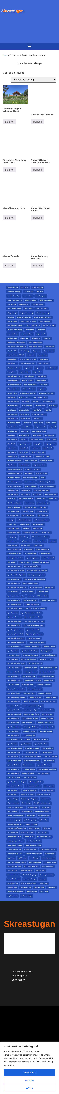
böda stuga (42, 879)
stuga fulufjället (51, 439)
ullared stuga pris (41, 296)
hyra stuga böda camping (32, 786)
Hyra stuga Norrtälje (14, 655)
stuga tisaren (36, 338)
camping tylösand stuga (44, 836)
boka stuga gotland (26, 870)
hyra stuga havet (48, 748)
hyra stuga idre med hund (33, 680)
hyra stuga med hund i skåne (16, 663)
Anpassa (29, 1080)
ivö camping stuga (30, 553)
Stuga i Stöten (25, 418)
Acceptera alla (29, 1072)
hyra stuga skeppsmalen (15, 608)
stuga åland (28, 473)
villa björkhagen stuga (14, 291)
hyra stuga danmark (13, 769)
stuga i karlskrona (13, 427)
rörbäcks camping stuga (15, 503)
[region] (29, 1068)
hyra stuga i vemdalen (34, 689)
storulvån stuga (29, 482)
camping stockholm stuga (33, 845)
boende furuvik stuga (14, 879)
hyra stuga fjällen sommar (32, 760)
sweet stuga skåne (41, 308)
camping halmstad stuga (15, 853)
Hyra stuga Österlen (49, 646)
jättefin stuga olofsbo (42, 549)
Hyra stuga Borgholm (14, 777)
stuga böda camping (46, 460)
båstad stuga (51, 887)
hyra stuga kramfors (30, 672)
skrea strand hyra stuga (47, 486)
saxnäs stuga (37, 494)
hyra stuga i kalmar (13, 735)
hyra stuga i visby (27, 684)
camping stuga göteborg (15, 845)
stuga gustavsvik (24, 435)
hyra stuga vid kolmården (31, 566)
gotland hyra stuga (31, 824)
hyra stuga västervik (14, 583)
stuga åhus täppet (41, 473)
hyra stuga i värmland (44, 693)
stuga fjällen (37, 444)
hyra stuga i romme (47, 718)
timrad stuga (28, 308)
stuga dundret (35, 448)
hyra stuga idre (48, 680)
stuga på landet (29, 376)
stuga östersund (41, 380)
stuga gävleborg (12, 439)
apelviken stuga (32, 891)
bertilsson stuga (39, 887)
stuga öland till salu (13, 389)
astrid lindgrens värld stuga (16, 891)
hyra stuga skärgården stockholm (36, 608)
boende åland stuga (29, 879)
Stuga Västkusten (45, 321)
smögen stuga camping (14, 486)
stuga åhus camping (14, 477)
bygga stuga (11, 858)
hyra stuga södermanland (47, 600)
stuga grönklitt (37, 435)
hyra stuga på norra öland (15, 634)
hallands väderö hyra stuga (16, 815)
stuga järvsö (52, 405)
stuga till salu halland (36, 346)
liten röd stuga (37, 528)
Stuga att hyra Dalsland (15, 469)
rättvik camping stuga (14, 507)
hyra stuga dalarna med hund (47, 769)
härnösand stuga (12, 811)
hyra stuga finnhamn (14, 765)
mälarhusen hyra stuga (41, 520)
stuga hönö (52, 427)
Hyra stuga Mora (13, 659)
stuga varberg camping (33, 325)
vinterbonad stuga (37, 287)
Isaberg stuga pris (44, 553)
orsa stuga (43, 507)
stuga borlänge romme (42, 456)
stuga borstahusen (26, 456)
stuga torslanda (12, 338)
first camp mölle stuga (14, 836)
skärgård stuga (25, 490)
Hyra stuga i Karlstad (45, 731)
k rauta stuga (28, 549)
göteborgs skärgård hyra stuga (17, 828)
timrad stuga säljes (37, 304)
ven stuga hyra (28, 291)
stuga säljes (28, 368)
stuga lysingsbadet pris (40, 397)
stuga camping (23, 452)
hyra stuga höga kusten (15, 748)
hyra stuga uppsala (27, 591)
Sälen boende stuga (51, 494)
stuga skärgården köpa (27, 363)
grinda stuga (31, 815)
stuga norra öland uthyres (28, 393)
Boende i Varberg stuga (30, 875)
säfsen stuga (11, 498)
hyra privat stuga (13, 799)
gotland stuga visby (30, 820)
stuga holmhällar (12, 431)
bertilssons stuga (26, 887)
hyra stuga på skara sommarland (33, 625)
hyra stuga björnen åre (29, 790)
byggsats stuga (50, 853)
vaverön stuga (28, 296)
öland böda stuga (28, 511)
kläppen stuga (38, 545)
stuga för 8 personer (24, 444)
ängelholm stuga (12, 896)
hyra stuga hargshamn (14, 752)
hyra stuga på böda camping (16, 642)
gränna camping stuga (14, 820)
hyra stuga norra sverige (30, 655)
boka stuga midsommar (31, 866)
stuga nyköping (12, 393)
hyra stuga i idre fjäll (29, 735)
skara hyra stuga (13, 494)
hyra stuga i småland (47, 710)
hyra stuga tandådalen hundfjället (38, 596)
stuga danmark (47, 448)
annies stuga (44, 891)
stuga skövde (44, 359)
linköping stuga (12, 537)
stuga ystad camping (26, 313)
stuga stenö (31, 355)
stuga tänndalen (12, 351)
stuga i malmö (38, 422)
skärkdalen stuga (13, 490)
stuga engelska (12, 448)
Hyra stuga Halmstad (31, 752)
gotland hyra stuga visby (15, 824)
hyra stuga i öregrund (14, 727)
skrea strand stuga (30, 486)
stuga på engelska (13, 380)
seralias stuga (25, 494)
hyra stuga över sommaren (36, 642)
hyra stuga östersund (14, 646)
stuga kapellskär (40, 405)
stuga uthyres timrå (49, 325)
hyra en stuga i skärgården (29, 799)
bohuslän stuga (40, 870)
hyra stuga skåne (13, 613)
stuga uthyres (30, 329)
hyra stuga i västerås (14, 693)
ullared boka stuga (30, 300)
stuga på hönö (42, 376)
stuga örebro (43, 384)
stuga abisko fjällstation (30, 477)
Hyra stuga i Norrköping (31, 727)
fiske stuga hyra (42, 832)
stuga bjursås (12, 465)
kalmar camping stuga (14, 549)
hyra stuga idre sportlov (15, 680)
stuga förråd (11, 444)
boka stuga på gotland (14, 866)
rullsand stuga (53, 498)
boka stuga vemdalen (48, 858)
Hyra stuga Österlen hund (31, 646)
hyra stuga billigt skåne (47, 790)
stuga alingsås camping (15, 473)
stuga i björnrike (26, 427)
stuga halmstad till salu (39, 431)
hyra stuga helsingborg (32, 748)
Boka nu (9, 122)
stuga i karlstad (51, 422)
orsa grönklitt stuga (13, 511)
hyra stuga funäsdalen (14, 760)
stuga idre (48, 410)
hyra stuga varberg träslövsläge (17, 587)
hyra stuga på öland (33, 630)
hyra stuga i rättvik (13, 722)
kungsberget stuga (25, 541)
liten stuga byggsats (14, 528)
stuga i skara (37, 418)
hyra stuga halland (46, 752)
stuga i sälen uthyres (14, 422)
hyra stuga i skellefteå (14, 714)
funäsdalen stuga (13, 832)
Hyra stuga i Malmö (13, 731)
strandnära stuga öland (14, 482)
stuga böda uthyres (31, 460)
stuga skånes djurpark (14, 368)
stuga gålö (24, 439)
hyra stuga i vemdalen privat (16, 689)
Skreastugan (12, 11)
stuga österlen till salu (14, 384)
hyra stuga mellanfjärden (28, 659)
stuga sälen (38, 368)
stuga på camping (27, 380)
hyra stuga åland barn (43, 794)
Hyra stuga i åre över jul (41, 739)
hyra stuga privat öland (14, 621)
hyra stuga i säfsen (13, 718)
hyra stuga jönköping (29, 676)
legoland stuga (12, 541)
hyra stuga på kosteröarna (34, 634)
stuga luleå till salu (13, 401)
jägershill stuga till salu (14, 553)
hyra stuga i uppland (35, 697)
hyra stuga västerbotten (30, 583)
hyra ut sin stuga (24, 562)
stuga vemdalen (12, 321)
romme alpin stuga (42, 503)
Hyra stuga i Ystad (13, 684)
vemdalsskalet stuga (14, 296)
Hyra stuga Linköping (30, 667)
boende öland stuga (13, 875)
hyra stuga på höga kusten (15, 638)
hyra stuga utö (49, 587)
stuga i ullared (24, 414)
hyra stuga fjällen (49, 760)
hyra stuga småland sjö (32, 604)
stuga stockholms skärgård (16, 355)
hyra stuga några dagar (48, 655)
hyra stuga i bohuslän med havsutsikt (19, 739)
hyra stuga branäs (43, 773)
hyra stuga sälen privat (14, 617)
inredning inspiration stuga (15, 558)
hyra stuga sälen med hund (33, 617)
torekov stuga (12, 304)
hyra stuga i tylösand (14, 701)
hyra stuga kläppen (13, 676)
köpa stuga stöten (40, 541)
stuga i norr (27, 422)
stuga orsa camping (30, 384)
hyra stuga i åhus (26, 744)
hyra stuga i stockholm (14, 710)
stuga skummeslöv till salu (28, 359)
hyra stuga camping (28, 773)
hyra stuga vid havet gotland (16, 575)
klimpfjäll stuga (25, 545)
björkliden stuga (12, 887)
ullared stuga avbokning (15, 300)
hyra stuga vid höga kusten (16, 570)
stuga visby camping (43, 313)
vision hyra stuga (13, 287)
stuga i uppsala (12, 414)
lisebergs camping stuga (31, 532)
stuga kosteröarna (13, 405)
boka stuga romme (50, 862)
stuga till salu (50, 346)
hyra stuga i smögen (31, 710)
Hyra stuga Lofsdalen (14, 667)
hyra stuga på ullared (14, 625)
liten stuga (26, 528)
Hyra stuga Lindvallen (14, 672)
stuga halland (11, 435)
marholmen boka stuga (24, 520)
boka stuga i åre (12, 870)
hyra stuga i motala (47, 727)
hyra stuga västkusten (14, 579)
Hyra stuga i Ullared (51, 697)
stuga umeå (41, 329)
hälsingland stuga (26, 811)
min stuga (10, 520)
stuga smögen (42, 355)
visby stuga (24, 287)
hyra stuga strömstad (30, 600)
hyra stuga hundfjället (41, 744)
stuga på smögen (24, 372)
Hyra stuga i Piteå (27, 722)
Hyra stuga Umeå (42, 591)
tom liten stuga (23, 304)
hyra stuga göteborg (51, 756)
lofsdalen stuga (24, 524)
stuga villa (11, 317)
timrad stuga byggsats (14, 308)
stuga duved (24, 448)
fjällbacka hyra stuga (27, 832)
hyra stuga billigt (12, 794)
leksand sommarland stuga (40, 537)
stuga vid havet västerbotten (42, 317)
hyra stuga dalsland (29, 769)
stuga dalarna (12, 452)
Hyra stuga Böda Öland (14, 786)
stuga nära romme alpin (46, 393)
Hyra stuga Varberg (36, 587)
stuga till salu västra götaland (16, 342)
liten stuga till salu (38, 524)
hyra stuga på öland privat (15, 630)
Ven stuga (40, 291)
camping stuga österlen (34, 841)
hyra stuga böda (49, 786)
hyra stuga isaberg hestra (46, 676)
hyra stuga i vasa (29, 693)
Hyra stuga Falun (28, 765)
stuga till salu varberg (35, 342)
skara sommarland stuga (41, 490)
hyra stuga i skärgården (31, 714)
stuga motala (11, 397)
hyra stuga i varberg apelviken (16, 697)
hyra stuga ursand (13, 591)
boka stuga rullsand (35, 862)
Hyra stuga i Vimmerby (44, 684)
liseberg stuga (46, 532)
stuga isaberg (12, 410)
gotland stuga (44, 820)
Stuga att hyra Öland (39, 465)
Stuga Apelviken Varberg (32, 469)
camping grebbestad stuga (34, 853)
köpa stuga (52, 541)
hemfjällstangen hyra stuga (42, 803)
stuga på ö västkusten (14, 376)
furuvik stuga (47, 828)
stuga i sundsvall (13, 418)
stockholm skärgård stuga (45, 482)
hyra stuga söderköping (14, 604)
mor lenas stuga (43, 515)
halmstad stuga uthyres (42, 811)
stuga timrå (47, 338)
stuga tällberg (25, 351)
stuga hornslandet (40, 427)
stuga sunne (36, 351)
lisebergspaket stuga (14, 532)
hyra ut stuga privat (32, 558)
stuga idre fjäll (37, 410)
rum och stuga (41, 498)
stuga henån (24, 431)
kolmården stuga (12, 545)
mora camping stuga (28, 515)
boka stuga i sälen (47, 866)
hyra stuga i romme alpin (30, 718)
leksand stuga (24, 537)
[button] (29, 45)
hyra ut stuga (11, 562)
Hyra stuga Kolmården (46, 672)
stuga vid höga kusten (24, 317)
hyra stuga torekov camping (16, 596)
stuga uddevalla (40, 334)
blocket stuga (44, 883)
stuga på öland (37, 372)
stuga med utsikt (24, 397)
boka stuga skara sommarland (17, 862)
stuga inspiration (24, 410)
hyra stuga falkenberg (44, 765)
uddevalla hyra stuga (46, 300)
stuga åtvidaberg (24, 465)
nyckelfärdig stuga (13, 515)
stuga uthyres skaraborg (15, 329)
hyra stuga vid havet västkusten (37, 570)
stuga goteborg (49, 435)
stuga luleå (25, 401)
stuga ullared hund (26, 334)
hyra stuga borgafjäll (30, 777)
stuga (42, 477)
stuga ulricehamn (13, 334)
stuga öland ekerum (29, 389)
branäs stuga (34, 858)
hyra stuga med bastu (35, 663)
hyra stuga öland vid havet (30, 651)
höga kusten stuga (13, 803)
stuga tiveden (24, 338)
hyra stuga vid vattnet (14, 566)
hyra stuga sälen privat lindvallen (31, 613)
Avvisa (29, 1088)
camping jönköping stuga (48, 849)
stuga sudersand (48, 351)
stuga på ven (11, 372)
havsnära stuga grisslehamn (16, 807)
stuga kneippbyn (27, 405)
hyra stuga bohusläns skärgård (17, 782)
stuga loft (35, 401)
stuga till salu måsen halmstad (17, 346)
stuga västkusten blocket (28, 321)
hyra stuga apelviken (27, 794)
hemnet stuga (26, 803)
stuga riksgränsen (51, 368)
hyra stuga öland (46, 651)
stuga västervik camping (15, 325)
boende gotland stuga (46, 875)
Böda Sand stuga (13, 883)
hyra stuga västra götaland (36, 575)
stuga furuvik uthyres (37, 439)
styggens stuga (12, 313)
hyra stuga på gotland (33, 638)
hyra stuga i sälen (47, 714)
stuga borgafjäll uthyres (14, 460)
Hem (5, 55)
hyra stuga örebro (13, 651)
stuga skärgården (43, 363)
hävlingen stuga (32, 807)
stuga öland (41, 389)
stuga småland (12, 359)
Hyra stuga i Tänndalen (31, 701)
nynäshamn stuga (42, 511)
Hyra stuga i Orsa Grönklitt (45, 722)
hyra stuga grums (13, 756)
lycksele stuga (12, 524)
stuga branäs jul (12, 456)
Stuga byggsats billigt (38, 452)
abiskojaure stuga (26, 896)
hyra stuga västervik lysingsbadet (35, 579)
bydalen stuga (23, 858)
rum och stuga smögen (26, 498)
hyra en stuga (45, 799)
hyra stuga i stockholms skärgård (33, 706)
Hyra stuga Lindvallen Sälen (48, 667)
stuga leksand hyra (47, 401)
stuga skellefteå (12, 363)
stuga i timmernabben (38, 414)
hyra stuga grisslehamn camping (31, 756)
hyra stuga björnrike (13, 790)
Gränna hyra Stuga (44, 815)
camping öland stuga (30, 849)
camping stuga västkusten (15, 841)
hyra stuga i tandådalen (48, 701)
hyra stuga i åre (12, 744)
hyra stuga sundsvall (14, 600)
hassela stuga (45, 807)
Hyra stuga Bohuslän (36, 782)
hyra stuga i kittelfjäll (29, 731)
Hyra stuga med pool (46, 659)
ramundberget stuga (30, 507)
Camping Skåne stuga (14, 849)
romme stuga (30, 503)
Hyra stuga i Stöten (13, 706)
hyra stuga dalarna (13, 773)
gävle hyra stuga (34, 828)
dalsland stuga (29, 836)
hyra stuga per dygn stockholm (34, 621)
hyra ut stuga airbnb (48, 558)
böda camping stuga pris (28, 883)
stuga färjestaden (50, 444)
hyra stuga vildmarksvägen (41, 562)
